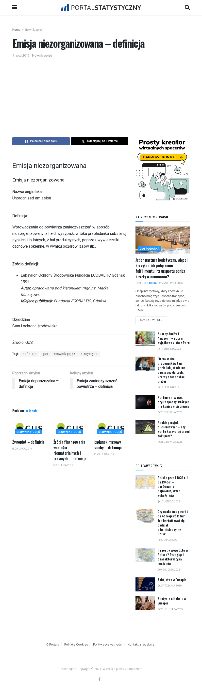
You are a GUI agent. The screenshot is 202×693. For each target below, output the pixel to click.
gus (45, 354)
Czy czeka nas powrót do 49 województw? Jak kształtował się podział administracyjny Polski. (173, 522)
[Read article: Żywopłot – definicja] (29, 428)
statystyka (89, 354)
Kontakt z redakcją (141, 644)
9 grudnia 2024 (170, 569)
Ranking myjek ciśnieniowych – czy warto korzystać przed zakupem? (174, 429)
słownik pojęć (64, 354)
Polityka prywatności (107, 644)
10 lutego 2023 (170, 501)
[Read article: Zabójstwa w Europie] (145, 584)
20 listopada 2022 (171, 609)
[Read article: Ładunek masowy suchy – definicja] (111, 428)
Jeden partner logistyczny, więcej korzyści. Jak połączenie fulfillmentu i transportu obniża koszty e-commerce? (161, 268)
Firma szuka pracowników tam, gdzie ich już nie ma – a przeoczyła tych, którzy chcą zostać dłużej (173, 370)
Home (16, 29)
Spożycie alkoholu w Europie (172, 600)
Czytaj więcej (153, 319)
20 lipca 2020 (168, 540)
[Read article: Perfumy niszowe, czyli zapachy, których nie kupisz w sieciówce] (145, 402)
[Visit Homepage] (101, 7)
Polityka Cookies (76, 644)
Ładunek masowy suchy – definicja (108, 444)
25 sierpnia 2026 (172, 283)
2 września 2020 (171, 585)
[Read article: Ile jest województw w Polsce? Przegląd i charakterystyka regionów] (145, 555)
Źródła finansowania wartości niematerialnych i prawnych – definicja (69, 450)
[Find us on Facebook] (99, 679)
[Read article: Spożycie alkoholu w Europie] (145, 603)
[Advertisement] (101, 95)
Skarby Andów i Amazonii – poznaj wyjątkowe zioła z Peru (174, 338)
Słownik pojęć (33, 29)
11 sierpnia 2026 (170, 387)
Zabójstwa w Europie (172, 579)
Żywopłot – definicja (28, 442)
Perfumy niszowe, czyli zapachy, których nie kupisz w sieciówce (173, 402)
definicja (30, 354)
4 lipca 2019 (20, 55)
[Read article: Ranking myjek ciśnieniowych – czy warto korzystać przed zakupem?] (145, 427)
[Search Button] (187, 7)
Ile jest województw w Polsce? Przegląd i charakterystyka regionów (173, 557)
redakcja (150, 283)
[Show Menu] (14, 7)
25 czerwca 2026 (171, 412)
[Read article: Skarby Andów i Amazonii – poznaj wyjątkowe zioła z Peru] (145, 338)
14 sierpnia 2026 (170, 348)
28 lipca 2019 (23, 448)
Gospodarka (150, 248)
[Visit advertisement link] (162, 169)
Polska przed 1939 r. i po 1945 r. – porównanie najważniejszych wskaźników (173, 486)
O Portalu (52, 644)
